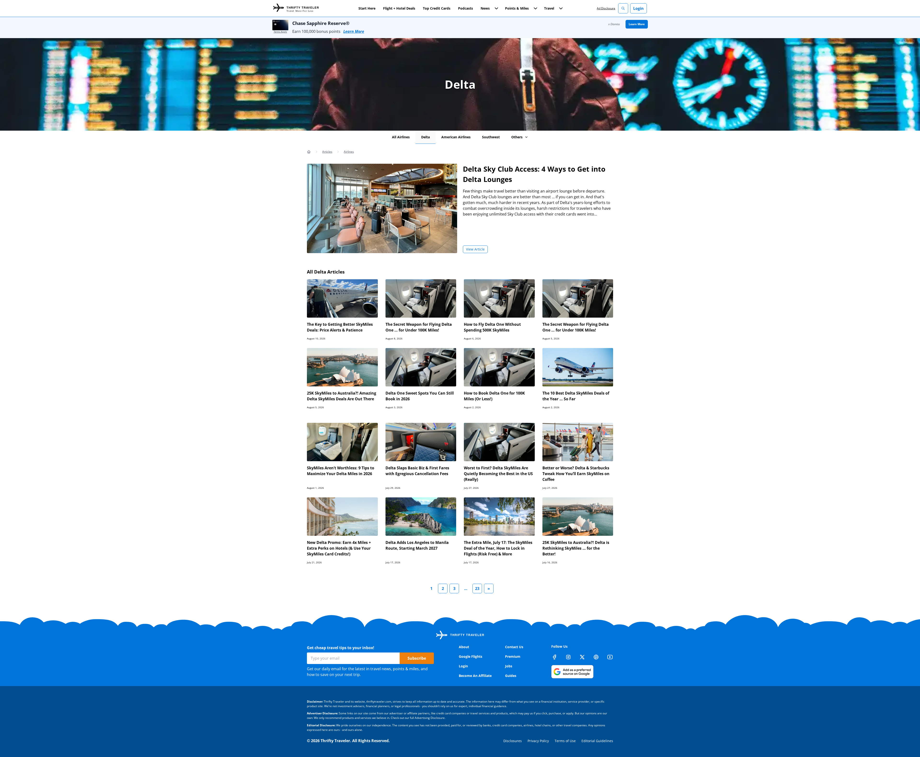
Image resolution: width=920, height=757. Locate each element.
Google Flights (470, 656)
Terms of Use (565, 741)
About (464, 647)
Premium (512, 656)
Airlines (349, 152)
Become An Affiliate (475, 675)
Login (638, 8)
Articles (327, 152)
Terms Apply (280, 31)
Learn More (353, 31)
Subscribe (417, 658)
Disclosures (512, 741)
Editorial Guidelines (597, 741)
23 (477, 588)
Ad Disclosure (606, 8)
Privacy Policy (538, 741)
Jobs (508, 666)
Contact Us (514, 647)
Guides (510, 675)
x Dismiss (614, 24)
